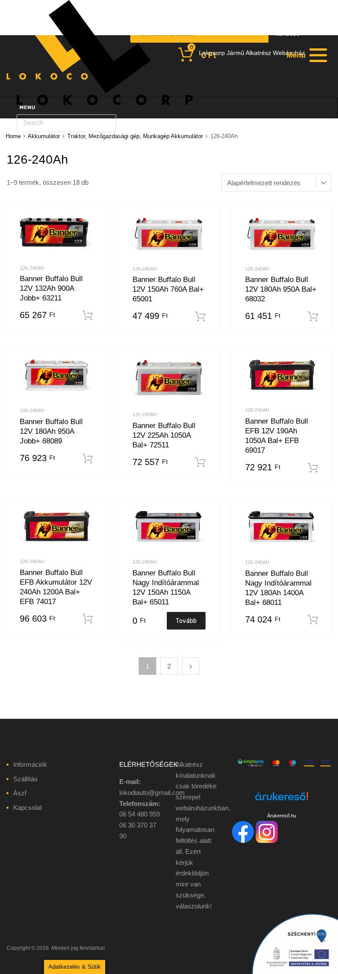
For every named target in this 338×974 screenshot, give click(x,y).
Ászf (19, 793)
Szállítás (25, 779)
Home (13, 136)
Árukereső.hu (281, 815)
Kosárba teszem (87, 316)
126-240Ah (32, 268)
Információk (30, 764)
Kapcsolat (27, 807)
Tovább (186, 620)
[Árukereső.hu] (281, 801)
